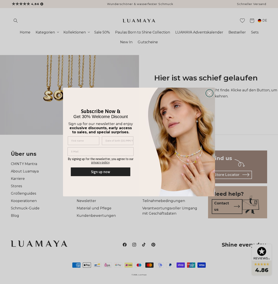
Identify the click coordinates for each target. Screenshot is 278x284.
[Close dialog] (209, 93)
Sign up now (100, 172)
